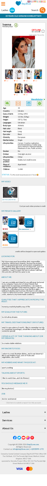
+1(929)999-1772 (37, 449)
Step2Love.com (33, 444)
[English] (28, 1)
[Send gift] (28, 103)
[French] (31, 1)
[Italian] (38, 1)
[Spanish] (44, 1)
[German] (35, 1)
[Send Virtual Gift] (39, 103)
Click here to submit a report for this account (23, 403)
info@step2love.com (21, 449)
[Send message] (18, 103)
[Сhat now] (7, 103)
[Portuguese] (41, 1)
